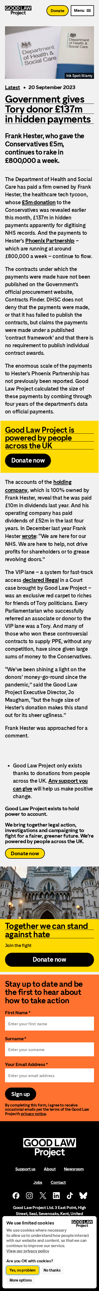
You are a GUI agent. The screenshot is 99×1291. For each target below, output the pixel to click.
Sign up (20, 1094)
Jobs (37, 1182)
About (49, 1168)
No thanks (52, 1270)
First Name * (17, 1012)
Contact (58, 1182)
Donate (57, 10)
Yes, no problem (23, 1270)
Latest (12, 87)
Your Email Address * (26, 1064)
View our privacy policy (27, 1250)
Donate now (25, 853)
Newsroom (74, 1168)
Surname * (15, 1038)
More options (20, 1280)
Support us (25, 1168)
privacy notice (33, 1113)
